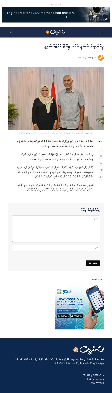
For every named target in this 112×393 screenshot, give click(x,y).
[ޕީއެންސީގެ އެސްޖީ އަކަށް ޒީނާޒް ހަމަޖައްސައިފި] (56, 98)
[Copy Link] (101, 176)
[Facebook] (101, 149)
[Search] (11, 32)
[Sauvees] (56, 32)
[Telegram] (101, 169)
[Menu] (100, 32)
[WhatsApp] (101, 163)
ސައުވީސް (93, 57)
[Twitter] (101, 156)
